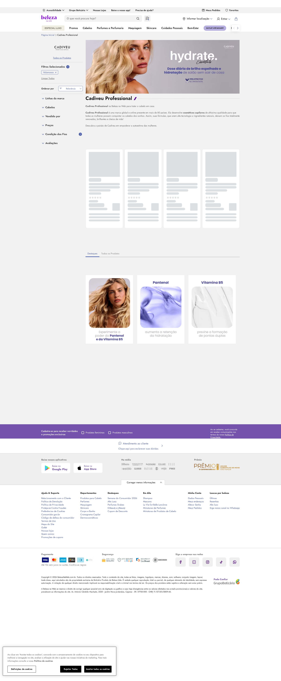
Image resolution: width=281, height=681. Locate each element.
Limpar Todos (47, 78)
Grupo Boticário (77, 10)
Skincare (151, 28)
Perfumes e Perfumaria (110, 28)
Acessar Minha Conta (223, 19)
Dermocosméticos (89, 517)
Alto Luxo (112, 501)
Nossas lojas (47, 530)
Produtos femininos (95, 432)
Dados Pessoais (195, 498)
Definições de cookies (21, 669)
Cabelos (87, 28)
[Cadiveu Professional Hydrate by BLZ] (109, 309)
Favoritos (233, 10)
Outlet (44, 527)
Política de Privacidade (52, 504)
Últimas (213, 498)
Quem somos (47, 534)
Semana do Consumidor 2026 (122, 498)
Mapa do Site (47, 524)
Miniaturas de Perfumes (154, 508)
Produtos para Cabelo (91, 498)
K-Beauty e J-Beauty (116, 508)
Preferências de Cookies (53, 511)
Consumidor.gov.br (50, 514)
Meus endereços (196, 501)
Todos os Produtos (110, 253)
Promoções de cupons (52, 537)
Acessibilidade (54, 10)
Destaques (92, 253)
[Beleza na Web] (49, 18)
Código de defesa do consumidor (57, 517)
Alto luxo (214, 504)
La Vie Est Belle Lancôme (155, 504)
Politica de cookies (43, 660)
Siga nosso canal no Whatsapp (225, 508)
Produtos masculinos (123, 432)
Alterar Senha (194, 504)
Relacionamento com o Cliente (56, 498)
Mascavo (147, 501)
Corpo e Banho (87, 511)
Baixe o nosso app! (120, 10)
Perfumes (84, 501)
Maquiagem (135, 28)
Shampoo (147, 498)
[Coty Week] (53, 28)
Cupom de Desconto (118, 511)
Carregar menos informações (141, 482)
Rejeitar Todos (71, 669)
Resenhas (214, 501)
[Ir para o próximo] (237, 28)
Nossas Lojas (99, 10)
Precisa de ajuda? (144, 10)
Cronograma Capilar (90, 514)
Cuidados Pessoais (172, 28)
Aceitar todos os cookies (98, 669)
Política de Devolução (51, 501)
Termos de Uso (48, 521)
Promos (73, 28)
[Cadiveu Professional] (62, 48)
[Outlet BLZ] (215, 28)
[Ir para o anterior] (233, 28)
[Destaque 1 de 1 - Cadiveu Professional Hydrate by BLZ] (163, 66)
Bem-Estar (193, 28)
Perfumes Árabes (116, 504)
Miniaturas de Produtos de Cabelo (159, 511)
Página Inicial (48, 35)
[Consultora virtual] (147, 18)
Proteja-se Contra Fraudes (53, 508)
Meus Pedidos (213, 10)
